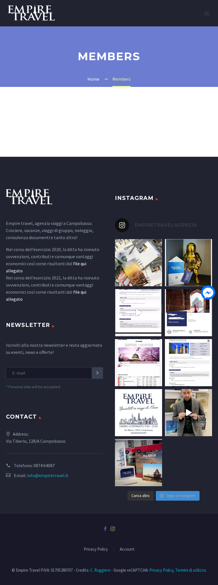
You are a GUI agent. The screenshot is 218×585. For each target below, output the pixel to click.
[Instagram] (112, 528)
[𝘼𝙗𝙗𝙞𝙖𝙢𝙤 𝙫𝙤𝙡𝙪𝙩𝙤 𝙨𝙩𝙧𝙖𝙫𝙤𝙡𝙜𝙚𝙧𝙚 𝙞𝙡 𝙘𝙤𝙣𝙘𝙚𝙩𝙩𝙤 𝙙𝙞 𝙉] (138, 412)
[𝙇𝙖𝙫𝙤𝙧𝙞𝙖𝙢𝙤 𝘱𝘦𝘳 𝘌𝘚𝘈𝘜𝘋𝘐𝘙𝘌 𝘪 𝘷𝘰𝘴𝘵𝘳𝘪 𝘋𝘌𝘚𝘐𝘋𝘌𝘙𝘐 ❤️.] (138, 362)
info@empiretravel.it (47, 475)
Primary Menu (207, 13)
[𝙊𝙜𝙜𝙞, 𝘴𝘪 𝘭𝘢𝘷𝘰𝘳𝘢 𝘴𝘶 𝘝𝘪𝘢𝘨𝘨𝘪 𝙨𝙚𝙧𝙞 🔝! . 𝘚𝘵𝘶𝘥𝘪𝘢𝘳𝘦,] (188, 362)
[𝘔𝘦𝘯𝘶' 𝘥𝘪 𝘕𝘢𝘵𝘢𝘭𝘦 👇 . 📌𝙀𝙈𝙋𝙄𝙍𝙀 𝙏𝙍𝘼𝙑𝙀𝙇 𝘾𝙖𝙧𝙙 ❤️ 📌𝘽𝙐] (138, 462)
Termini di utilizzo (190, 570)
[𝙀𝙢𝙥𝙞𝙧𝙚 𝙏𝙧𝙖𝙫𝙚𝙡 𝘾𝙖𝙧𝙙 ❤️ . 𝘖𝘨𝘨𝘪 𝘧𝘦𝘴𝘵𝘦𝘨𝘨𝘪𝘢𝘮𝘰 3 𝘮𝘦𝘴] (188, 262)
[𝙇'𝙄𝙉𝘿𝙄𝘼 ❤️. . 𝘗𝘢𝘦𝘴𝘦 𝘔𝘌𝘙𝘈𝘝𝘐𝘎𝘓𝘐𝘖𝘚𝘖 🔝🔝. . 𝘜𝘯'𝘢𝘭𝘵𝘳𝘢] (188, 312)
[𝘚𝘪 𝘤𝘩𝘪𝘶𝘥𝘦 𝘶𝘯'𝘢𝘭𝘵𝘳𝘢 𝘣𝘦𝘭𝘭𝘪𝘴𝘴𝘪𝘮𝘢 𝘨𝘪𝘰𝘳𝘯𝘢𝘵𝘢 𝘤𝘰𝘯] (138, 312)
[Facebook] (105, 528)
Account (127, 549)
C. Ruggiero (100, 570)
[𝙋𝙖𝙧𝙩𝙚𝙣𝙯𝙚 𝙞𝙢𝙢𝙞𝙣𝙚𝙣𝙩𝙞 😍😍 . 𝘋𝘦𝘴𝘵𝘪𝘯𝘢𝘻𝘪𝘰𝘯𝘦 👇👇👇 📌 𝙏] (138, 262)
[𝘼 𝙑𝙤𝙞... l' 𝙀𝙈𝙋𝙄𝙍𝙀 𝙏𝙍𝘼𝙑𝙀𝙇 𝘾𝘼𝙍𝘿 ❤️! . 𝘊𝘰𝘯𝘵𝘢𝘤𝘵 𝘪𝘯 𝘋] (188, 412)
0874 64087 (44, 465)
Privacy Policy (96, 549)
